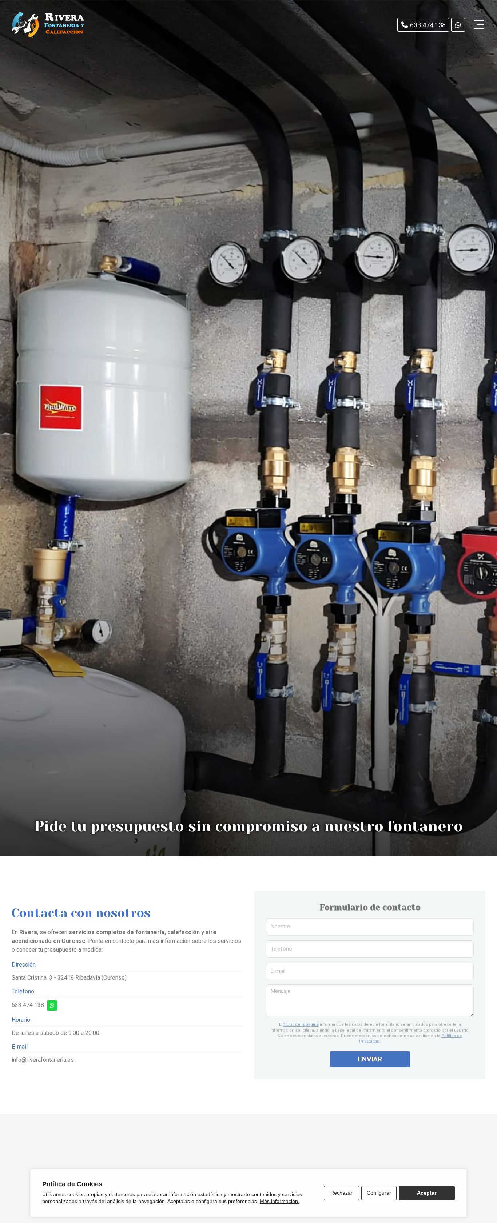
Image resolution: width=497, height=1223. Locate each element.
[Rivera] (48, 25)
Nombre (280, 927)
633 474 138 (28, 1004)
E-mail (278, 971)
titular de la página (301, 1024)
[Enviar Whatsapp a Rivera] (458, 24)
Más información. (279, 1201)
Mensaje (280, 991)
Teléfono (281, 949)
